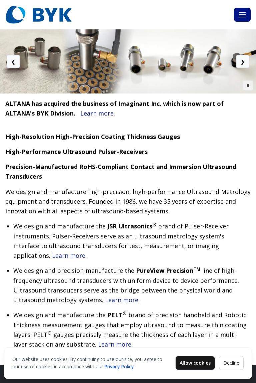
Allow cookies (195, 363)
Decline (231, 363)
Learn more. (97, 113)
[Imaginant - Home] (118, 14)
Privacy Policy (119, 366)
